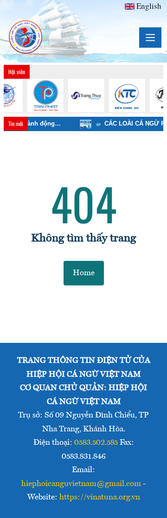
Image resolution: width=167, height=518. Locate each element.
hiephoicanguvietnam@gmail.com (81, 484)
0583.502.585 (96, 443)
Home (84, 273)
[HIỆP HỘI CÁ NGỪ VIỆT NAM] (26, 37)
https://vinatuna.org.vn (99, 497)
